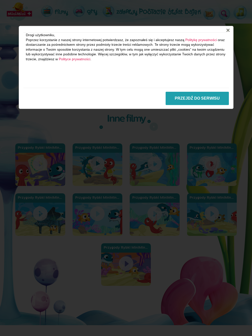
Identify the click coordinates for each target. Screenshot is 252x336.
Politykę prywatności (201, 40)
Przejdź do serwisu (197, 98)
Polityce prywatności (74, 59)
